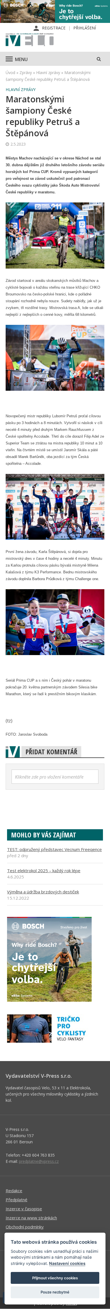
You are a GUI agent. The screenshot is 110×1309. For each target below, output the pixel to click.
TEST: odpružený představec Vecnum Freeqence (54, 849)
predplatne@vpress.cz (39, 1161)
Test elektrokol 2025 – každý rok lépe (43, 870)
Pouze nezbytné (55, 1292)
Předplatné (16, 1199)
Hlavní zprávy (48, 72)
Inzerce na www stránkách (31, 1218)
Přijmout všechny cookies (55, 1278)
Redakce (14, 1190)
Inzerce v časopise (24, 1208)
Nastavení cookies (67, 1263)
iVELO (30, 40)
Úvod (10, 72)
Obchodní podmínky (25, 1227)
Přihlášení (84, 28)
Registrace (53, 28)
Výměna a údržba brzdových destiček (43, 892)
